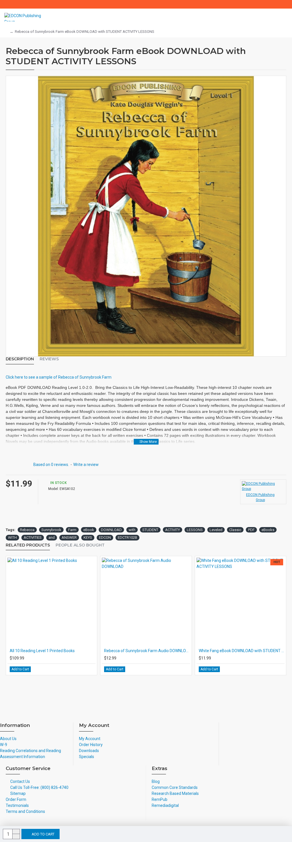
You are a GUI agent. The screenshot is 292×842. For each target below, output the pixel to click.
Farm (72, 530)
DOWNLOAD (111, 530)
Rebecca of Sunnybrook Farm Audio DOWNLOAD (147, 650)
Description (20, 359)
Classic (235, 530)
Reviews (49, 359)
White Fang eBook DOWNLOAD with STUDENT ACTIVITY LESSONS (242, 650)
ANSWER (69, 537)
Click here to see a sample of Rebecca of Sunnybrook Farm (58, 377)
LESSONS (195, 530)
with (132, 530)
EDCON (105, 537)
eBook (88, 530)
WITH (12, 537)
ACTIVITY (172, 530)
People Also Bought (80, 545)
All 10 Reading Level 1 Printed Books (42, 650)
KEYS (88, 537)
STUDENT (150, 530)
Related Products (28, 545)
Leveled (216, 530)
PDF (251, 530)
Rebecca (27, 530)
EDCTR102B (127, 537)
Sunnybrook (51, 530)
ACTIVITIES (33, 537)
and (51, 537)
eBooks (267, 530)
